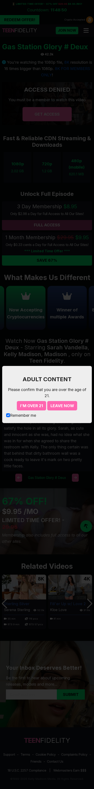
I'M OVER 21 (31, 405)
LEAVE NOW (62, 405)
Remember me (23, 415)
